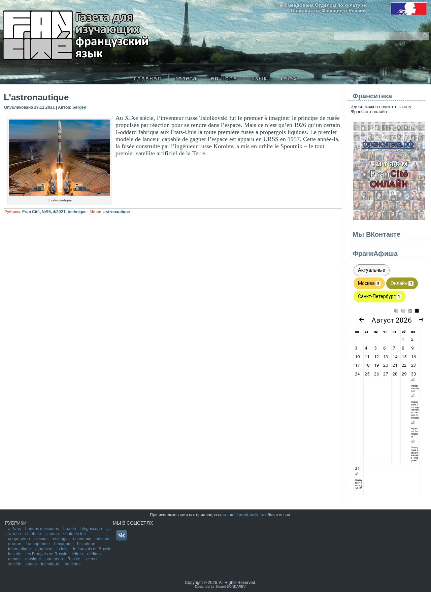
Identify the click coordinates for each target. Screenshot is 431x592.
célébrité (33, 533)
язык (259, 78)
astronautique (116, 211)
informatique (20, 549)
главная (148, 78)
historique (86, 543)
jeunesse (44, 549)
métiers (94, 554)
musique (33, 559)
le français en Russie (92, 549)
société (15, 564)
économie (82, 538)
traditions (72, 564)
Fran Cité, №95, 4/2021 (44, 211)
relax (289, 78)
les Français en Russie (47, 554)
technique (77, 211)
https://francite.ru (249, 515)
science (92, 559)
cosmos (41, 538)
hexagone (64, 543)
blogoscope (91, 528)
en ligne (224, 78)
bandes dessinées (42, 528)
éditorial (103, 538)
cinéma (52, 533)
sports (32, 564)
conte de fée (74, 533)
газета (186, 78)
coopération (19, 538)
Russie (74, 559)
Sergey (79, 107)
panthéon (54, 559)
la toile (63, 549)
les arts (15, 554)
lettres (78, 554)
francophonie (38, 543)
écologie (61, 538)
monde (15, 559)
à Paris (15, 528)
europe (15, 543)
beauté (70, 528)
